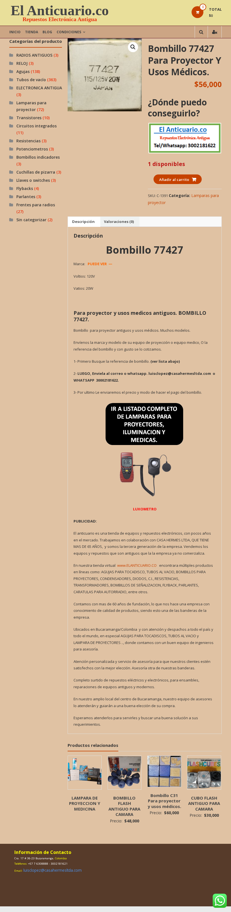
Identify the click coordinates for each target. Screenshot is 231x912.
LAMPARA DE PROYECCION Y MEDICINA (84, 803)
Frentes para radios (35, 204)
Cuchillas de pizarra (35, 172)
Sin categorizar (31, 219)
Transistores (28, 117)
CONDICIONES (69, 32)
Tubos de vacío (31, 79)
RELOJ (22, 63)
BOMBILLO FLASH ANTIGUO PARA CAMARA (124, 806)
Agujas (23, 71)
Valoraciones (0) (119, 221)
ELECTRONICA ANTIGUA (39, 87)
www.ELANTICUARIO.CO (137, 565)
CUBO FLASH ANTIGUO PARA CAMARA (204, 803)
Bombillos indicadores (38, 157)
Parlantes (25, 196)
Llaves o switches (33, 180)
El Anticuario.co (60, 10)
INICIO (15, 32)
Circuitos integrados (36, 126)
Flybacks (24, 188)
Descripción (83, 221)
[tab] (83, 222)
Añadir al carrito (174, 179)
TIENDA (31, 32)
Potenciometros (32, 149)
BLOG (47, 32)
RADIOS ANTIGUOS (34, 55)
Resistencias (28, 140)
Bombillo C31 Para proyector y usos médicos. (164, 801)
